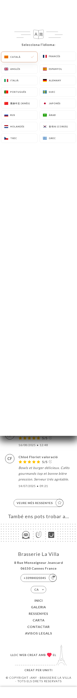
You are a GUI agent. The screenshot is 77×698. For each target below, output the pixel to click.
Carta (39, 620)
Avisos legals (38, 633)
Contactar (38, 627)
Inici (38, 600)
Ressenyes (38, 613)
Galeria (38, 607)
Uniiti (48, 670)
